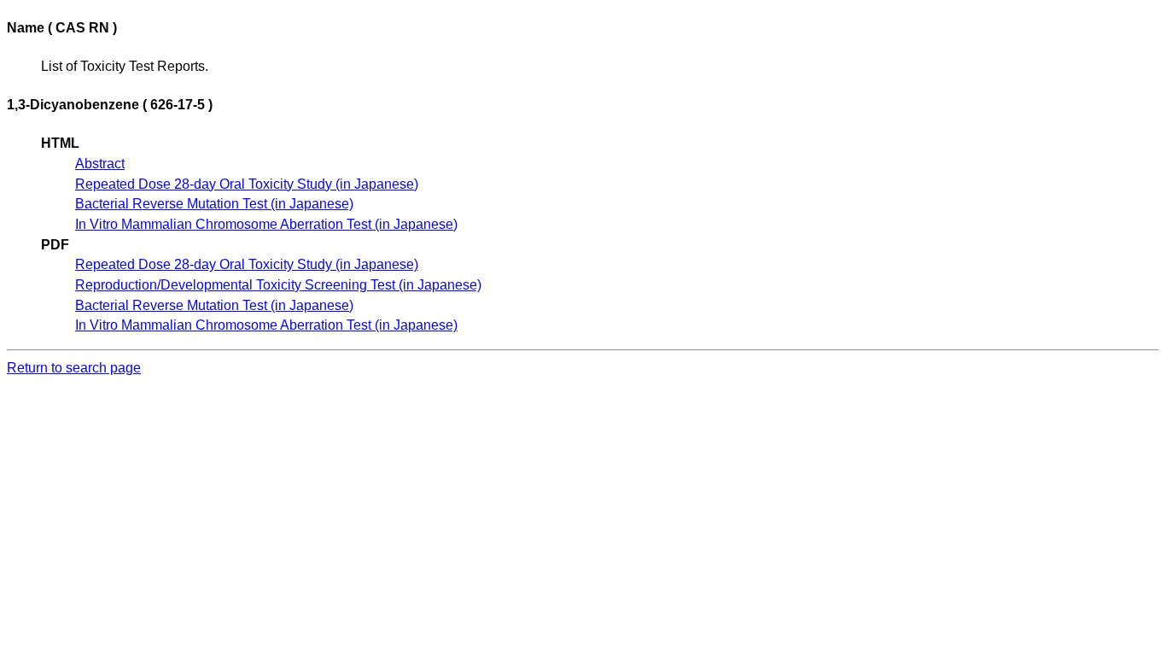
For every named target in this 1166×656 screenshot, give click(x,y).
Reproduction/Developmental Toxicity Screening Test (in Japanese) (278, 285)
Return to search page (74, 367)
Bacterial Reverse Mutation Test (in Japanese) (214, 203)
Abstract (100, 163)
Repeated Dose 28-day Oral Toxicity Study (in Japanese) (246, 184)
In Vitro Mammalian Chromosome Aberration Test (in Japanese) (266, 224)
